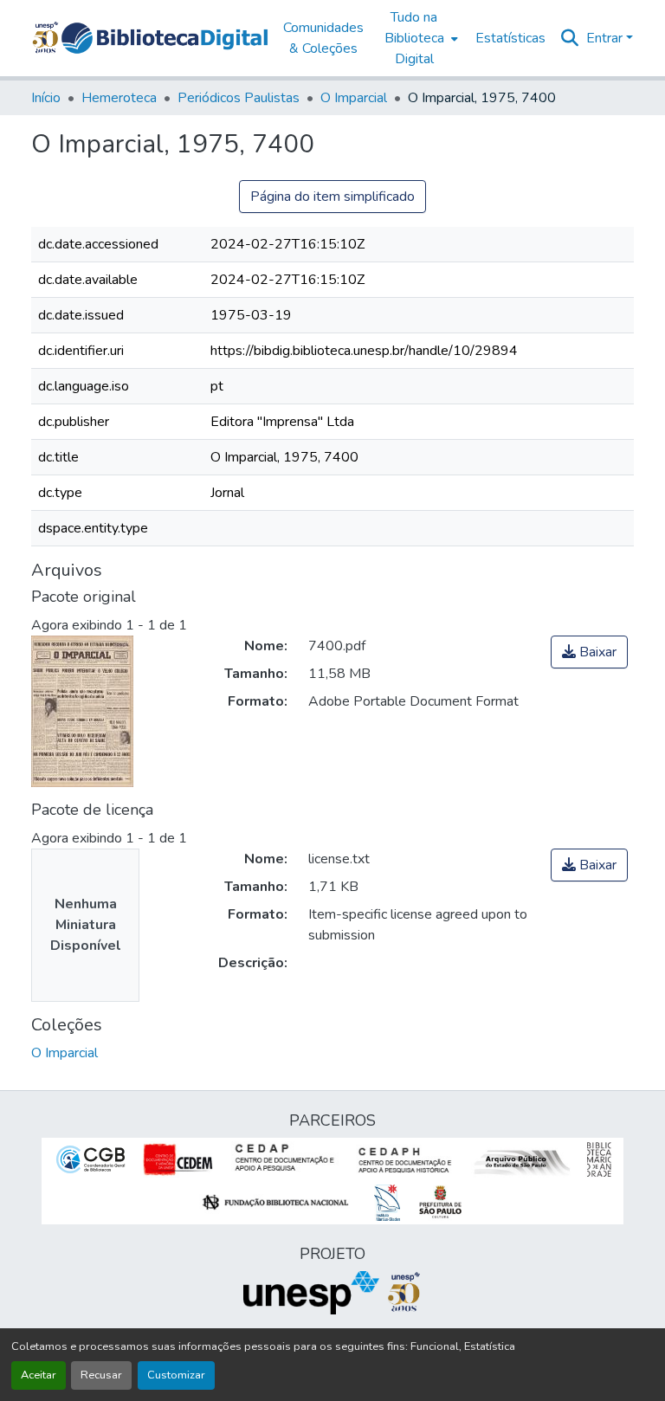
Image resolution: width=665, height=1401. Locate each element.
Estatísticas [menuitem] (510, 38)
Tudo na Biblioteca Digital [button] (414, 38)
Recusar (101, 1375)
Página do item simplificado (332, 196)
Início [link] (46, 97)
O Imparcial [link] (353, 97)
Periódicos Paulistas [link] (239, 97)
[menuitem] (419, 38)
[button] (164, 38)
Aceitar (38, 1375)
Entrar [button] (606, 38)
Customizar (176, 1375)
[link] (589, 652)
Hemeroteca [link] (119, 97)
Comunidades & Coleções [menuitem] (323, 38)
